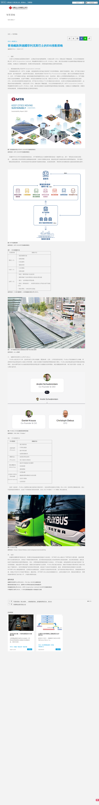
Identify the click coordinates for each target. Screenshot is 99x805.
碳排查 (25, 646)
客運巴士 (14, 41)
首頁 (9, 34)
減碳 (15, 646)
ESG (9, 41)
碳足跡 (20, 646)
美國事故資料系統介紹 (19, 604)
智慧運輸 (10, 14)
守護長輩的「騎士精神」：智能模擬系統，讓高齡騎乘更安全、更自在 (32, 601)
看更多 (30, 649)
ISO (40, 645)
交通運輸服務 (46, 645)
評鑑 (52, 645)
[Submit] (83, 3)
